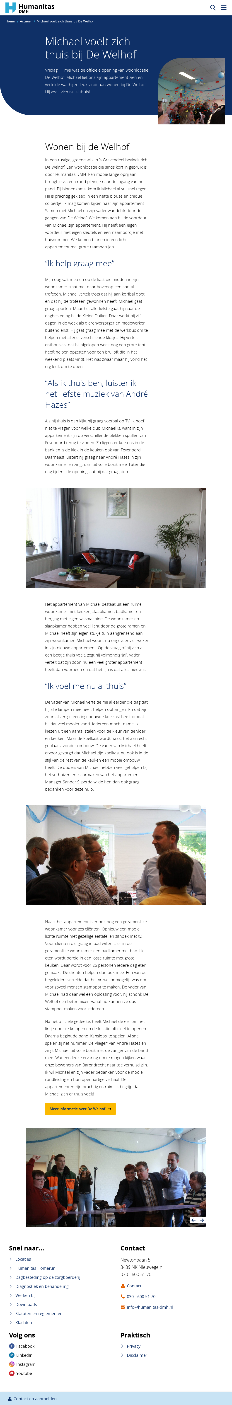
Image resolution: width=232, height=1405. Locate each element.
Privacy (133, 1346)
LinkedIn (24, 1355)
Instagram (26, 1364)
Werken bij (25, 1295)
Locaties (23, 1259)
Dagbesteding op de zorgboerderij (47, 1277)
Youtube (24, 1373)
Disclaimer (137, 1355)
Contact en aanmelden (35, 1398)
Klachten (23, 1322)
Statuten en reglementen (39, 1313)
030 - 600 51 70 (141, 1296)
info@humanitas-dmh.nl (150, 1307)
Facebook (25, 1346)
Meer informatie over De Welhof (77, 1108)
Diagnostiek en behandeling (42, 1286)
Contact (134, 1286)
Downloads (26, 1304)
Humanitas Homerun (35, 1268)
